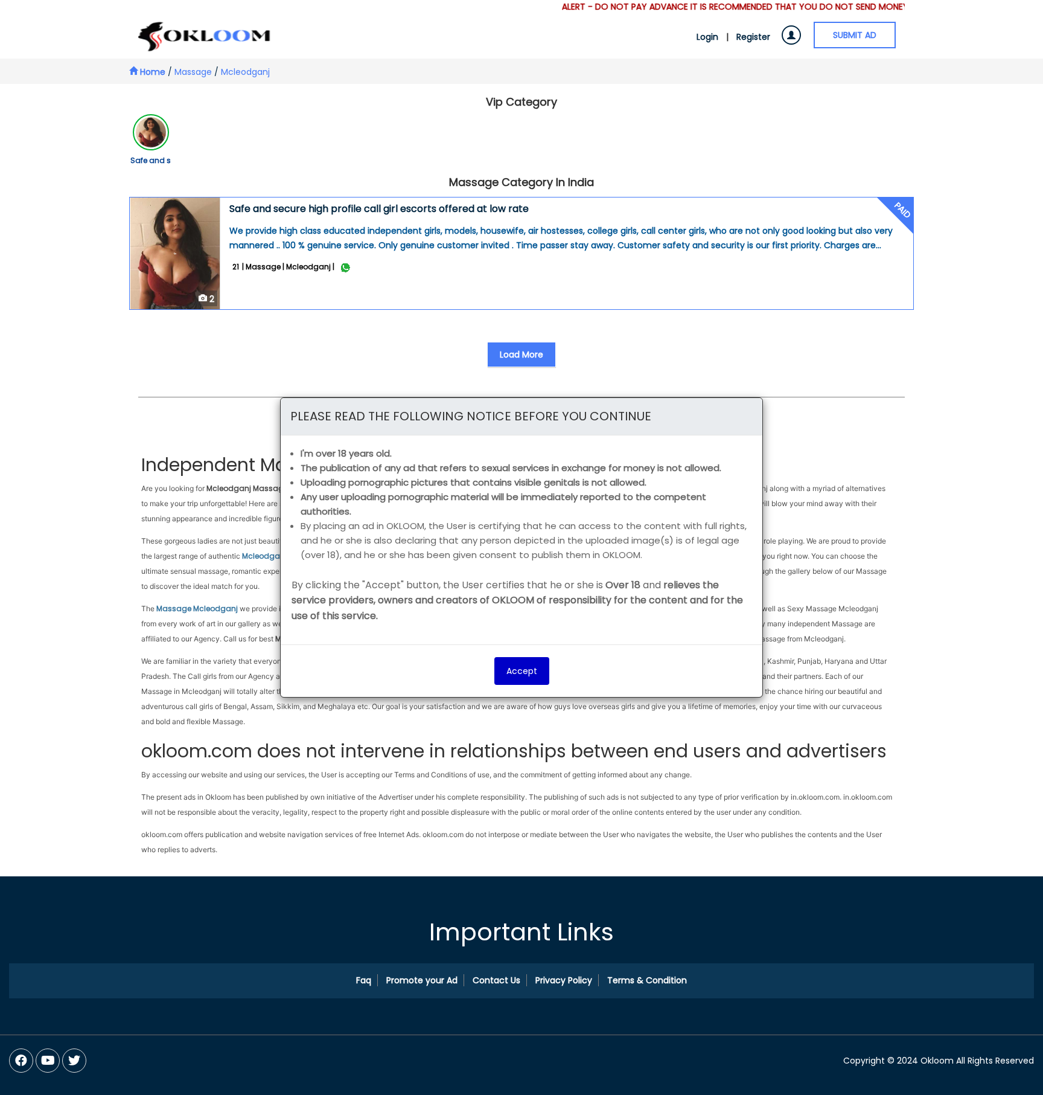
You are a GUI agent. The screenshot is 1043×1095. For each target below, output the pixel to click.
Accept (521, 671)
